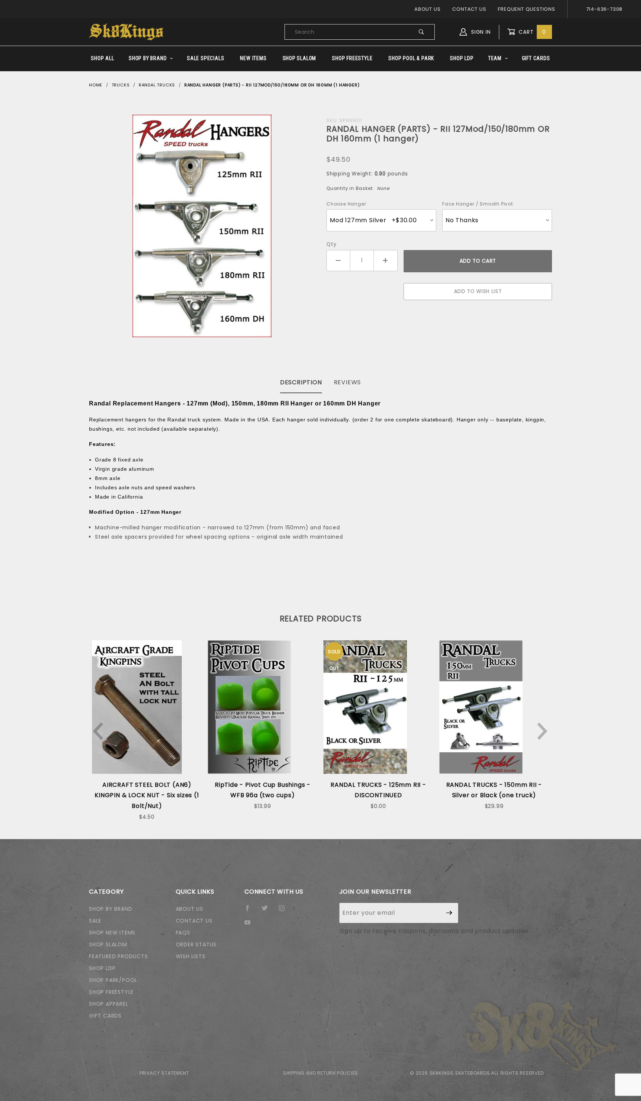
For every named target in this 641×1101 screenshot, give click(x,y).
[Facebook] (250, 911)
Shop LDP (461, 58)
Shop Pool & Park (411, 58)
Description (301, 382)
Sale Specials (205, 58)
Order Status (196, 944)
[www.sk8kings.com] (126, 31)
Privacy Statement (164, 1073)
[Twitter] (268, 911)
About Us (427, 9)
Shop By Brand (148, 58)
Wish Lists (191, 956)
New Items (253, 58)
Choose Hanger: (346, 204)
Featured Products (118, 956)
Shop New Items (112, 932)
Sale (95, 920)
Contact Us (469, 9)
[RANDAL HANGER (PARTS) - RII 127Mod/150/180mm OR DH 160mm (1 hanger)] (202, 226)
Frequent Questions (526, 9)
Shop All (102, 58)
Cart (531, 32)
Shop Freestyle (352, 58)
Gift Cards (536, 58)
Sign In (479, 32)
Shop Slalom (299, 58)
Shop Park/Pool (113, 980)
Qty (331, 244)
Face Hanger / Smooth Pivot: (478, 204)
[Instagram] (285, 911)
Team (495, 58)
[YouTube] (250, 925)
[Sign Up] (449, 913)
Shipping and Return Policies (320, 1073)
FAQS (183, 932)
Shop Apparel (108, 1004)
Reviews (347, 382)
